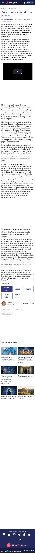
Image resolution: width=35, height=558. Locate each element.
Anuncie (31, 550)
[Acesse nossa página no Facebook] (15, 539)
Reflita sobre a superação (17, 288)
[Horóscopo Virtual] (10, 2)
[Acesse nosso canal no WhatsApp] (14, 535)
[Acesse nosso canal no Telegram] (19, 535)
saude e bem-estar (6, 313)
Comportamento (11, 8)
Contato (25, 550)
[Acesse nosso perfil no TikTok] (24, 535)
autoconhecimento (7, 309)
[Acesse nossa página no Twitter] (29, 535)
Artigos (3, 8)
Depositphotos (17, 551)
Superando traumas (28, 288)
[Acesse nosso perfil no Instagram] (4, 535)
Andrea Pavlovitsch (8, 19)
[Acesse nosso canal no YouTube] (9, 535)
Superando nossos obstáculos (17, 296)
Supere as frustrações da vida (6, 296)
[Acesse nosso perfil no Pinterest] (20, 539)
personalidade (18, 309)
